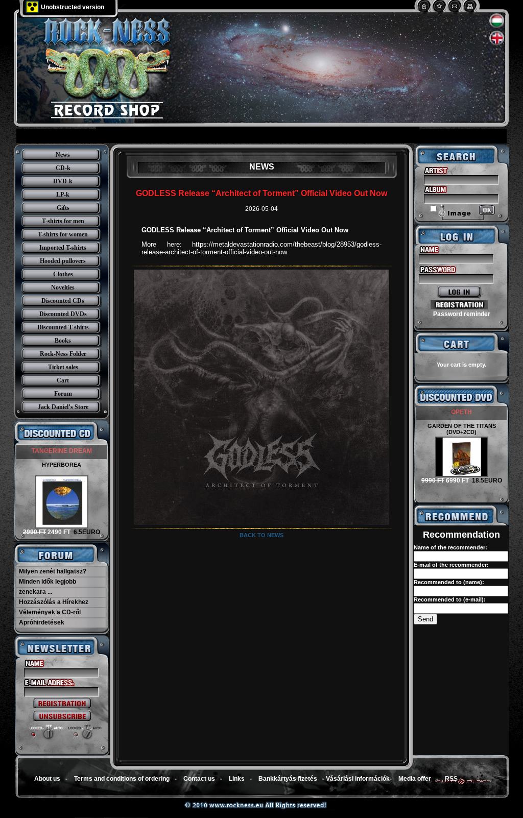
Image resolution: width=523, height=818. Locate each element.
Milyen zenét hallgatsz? (52, 571)
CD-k (63, 168)
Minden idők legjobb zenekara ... (47, 586)
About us (47, 778)
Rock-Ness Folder (63, 353)
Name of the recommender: (450, 547)
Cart (63, 380)
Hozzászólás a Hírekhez (53, 602)
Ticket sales (63, 367)
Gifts (63, 207)
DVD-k (63, 181)
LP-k (62, 194)
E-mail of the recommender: (451, 565)
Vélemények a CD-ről (50, 612)
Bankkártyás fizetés (287, 778)
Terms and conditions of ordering (122, 778)
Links (237, 778)
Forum (63, 393)
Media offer (414, 778)
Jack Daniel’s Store (63, 407)
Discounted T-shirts (63, 327)
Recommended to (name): (449, 582)
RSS (451, 778)
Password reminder (461, 314)
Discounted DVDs (63, 314)
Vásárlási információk (358, 778)
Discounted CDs (62, 300)
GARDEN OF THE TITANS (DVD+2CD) (461, 429)
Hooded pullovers (63, 260)
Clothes (63, 274)
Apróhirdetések (41, 622)
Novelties (63, 287)
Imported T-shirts (62, 247)
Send (425, 619)
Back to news (261, 535)
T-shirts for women (63, 234)
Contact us (199, 778)
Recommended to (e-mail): (450, 599)
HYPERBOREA (61, 465)
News (63, 154)
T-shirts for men (63, 221)
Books (63, 340)
